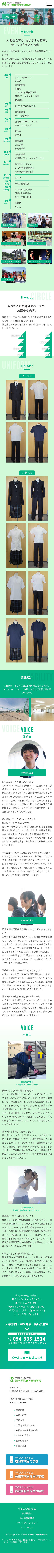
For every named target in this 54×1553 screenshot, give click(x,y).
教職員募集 (27, 1513)
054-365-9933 (19, 1399)
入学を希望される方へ (26, 1425)
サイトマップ (27, 1528)
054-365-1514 (29, 1338)
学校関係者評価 (27, 1518)
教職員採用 (21, 1446)
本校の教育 (21, 1415)
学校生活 (20, 1420)
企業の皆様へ (22, 1441)
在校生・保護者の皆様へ (27, 1430)
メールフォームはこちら (27, 1357)
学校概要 (20, 1410)
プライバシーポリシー (27, 1523)
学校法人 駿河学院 (27, 1509)
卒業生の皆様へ (23, 1435)
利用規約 (15, 1542)
